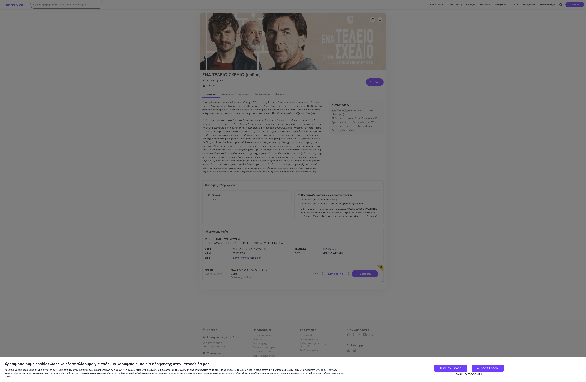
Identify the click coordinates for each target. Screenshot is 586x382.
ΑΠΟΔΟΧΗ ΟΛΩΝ (487, 368)
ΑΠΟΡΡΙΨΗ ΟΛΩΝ (451, 368)
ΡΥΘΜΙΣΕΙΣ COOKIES (469, 374)
